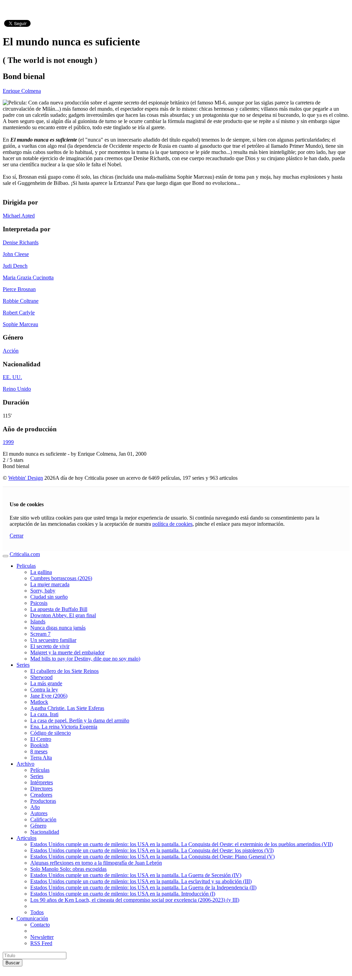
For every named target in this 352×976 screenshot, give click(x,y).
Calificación (43, 819)
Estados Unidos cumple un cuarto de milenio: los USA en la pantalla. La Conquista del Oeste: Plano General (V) (152, 856)
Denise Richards (20, 242)
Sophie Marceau (20, 324)
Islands (37, 621)
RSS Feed (41, 943)
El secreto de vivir (49, 646)
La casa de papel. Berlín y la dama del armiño (79, 720)
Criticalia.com (25, 554)
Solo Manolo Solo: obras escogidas (68, 869)
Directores (41, 788)
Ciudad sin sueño (49, 597)
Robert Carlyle (19, 312)
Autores (38, 813)
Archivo (25, 764)
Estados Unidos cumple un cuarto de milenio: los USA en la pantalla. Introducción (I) (122, 894)
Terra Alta (41, 758)
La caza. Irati (44, 714)
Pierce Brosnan (19, 289)
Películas (40, 770)
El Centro (40, 739)
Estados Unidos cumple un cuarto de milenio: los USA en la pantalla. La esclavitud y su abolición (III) (141, 881)
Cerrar (16, 536)
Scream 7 (40, 634)
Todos (37, 912)
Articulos (26, 838)
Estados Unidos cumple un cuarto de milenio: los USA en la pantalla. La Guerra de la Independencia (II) (143, 887)
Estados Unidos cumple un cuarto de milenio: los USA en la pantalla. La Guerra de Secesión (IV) (135, 875)
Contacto (40, 925)
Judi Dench (15, 266)
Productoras (43, 801)
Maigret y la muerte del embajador (67, 652)
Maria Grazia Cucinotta (28, 277)
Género (38, 826)
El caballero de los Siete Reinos (64, 671)
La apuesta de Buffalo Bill (58, 609)
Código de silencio (50, 733)
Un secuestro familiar (53, 640)
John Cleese (16, 254)
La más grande (46, 683)
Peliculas (26, 566)
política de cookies (172, 524)
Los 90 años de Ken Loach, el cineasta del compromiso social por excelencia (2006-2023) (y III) (134, 900)
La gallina (41, 572)
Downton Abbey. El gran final (63, 615)
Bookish (39, 745)
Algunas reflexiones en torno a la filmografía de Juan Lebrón (96, 863)
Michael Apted (19, 216)
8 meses (38, 751)
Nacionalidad (44, 832)
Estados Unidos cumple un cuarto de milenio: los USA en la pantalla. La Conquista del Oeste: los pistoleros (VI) (152, 850)
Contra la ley (44, 689)
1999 (8, 442)
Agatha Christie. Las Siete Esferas (67, 708)
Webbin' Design (25, 478)
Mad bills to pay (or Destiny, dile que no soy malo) (85, 659)
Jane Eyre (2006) (48, 696)
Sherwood (41, 677)
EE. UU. (12, 377)
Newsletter (42, 937)
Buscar (13, 962)
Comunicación (32, 918)
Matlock (39, 702)
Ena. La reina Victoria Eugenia (63, 727)
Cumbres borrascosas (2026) (61, 578)
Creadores (41, 795)
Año (35, 807)
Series (23, 665)
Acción (11, 351)
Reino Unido (17, 389)
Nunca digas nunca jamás (58, 628)
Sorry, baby (42, 591)
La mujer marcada (49, 584)
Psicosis (38, 603)
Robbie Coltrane (20, 301)
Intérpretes (41, 782)
